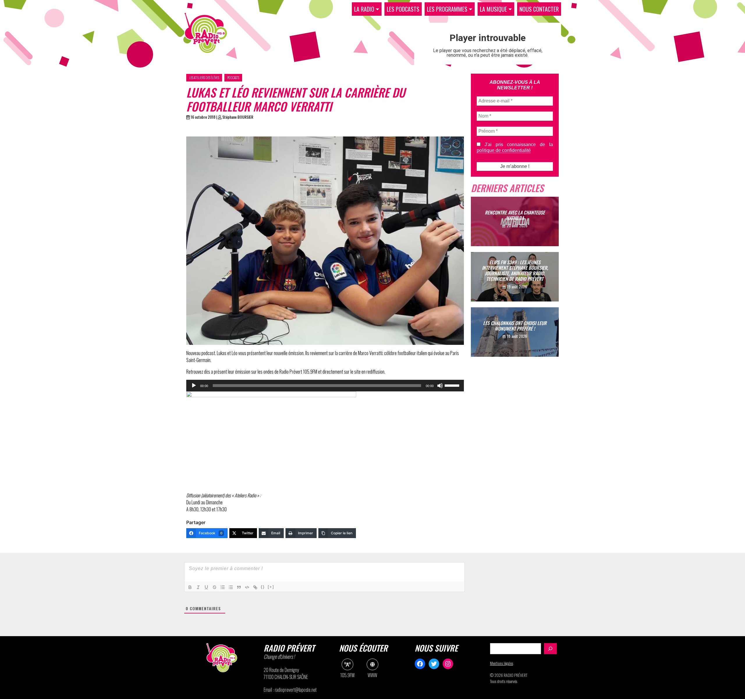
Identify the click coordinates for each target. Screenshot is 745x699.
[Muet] (440, 385)
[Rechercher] (550, 648)
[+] (271, 587)
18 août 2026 (517, 336)
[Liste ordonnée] (223, 587)
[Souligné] (206, 587)
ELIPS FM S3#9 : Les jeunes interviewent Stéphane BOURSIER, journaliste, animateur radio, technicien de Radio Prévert (515, 271)
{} (263, 587)
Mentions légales (501, 663)
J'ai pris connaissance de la (515, 147)
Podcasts (233, 77)
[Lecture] (194, 385)
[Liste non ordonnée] (231, 587)
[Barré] (214, 587)
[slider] (453, 385)
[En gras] (190, 587)
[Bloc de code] (247, 587)
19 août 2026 (517, 286)
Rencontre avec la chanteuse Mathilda (515, 215)
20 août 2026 (517, 225)
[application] (325, 385)
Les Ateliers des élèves (204, 77)
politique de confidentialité (504, 150)
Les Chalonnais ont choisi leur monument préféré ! (515, 326)
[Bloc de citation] (239, 587)
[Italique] (198, 587)
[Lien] (255, 587)
